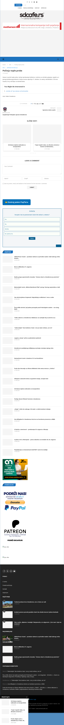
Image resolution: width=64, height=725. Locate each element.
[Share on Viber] (41, 103)
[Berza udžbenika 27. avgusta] (8, 269)
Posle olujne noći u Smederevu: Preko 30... (18, 719)
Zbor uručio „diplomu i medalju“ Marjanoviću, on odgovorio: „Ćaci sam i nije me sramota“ (37, 623)
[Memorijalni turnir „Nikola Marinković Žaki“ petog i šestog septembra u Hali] (8, 289)
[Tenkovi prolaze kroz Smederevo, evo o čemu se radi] (8, 604)
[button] (24, 5)
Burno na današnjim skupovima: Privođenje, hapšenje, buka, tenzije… (31, 675)
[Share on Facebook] (34, 103)
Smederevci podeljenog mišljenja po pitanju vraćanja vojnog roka (33, 348)
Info (10, 64)
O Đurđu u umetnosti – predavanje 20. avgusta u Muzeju (31, 429)
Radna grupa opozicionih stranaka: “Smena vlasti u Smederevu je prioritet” (36, 277)
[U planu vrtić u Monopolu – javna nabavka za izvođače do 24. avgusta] (8, 442)
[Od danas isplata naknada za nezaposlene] (17, 134)
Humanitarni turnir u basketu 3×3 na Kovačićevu (28, 358)
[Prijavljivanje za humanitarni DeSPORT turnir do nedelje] (8, 452)
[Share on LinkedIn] (37, 103)
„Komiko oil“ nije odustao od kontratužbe (17, 91)
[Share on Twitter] (35, 103)
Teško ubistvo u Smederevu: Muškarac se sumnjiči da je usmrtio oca (34, 317)
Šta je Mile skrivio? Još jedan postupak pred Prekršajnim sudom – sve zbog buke (36, 308)
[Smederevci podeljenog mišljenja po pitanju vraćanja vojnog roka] (8, 350)
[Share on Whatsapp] (39, 103)
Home (4, 64)
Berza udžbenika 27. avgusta (23, 267)
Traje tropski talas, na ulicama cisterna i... (18, 710)
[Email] (36, 2)
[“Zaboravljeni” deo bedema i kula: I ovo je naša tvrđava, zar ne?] (8, 330)
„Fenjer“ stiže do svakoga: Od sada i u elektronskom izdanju (32, 409)
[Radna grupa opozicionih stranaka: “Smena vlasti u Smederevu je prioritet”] (8, 279)
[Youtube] (34, 2)
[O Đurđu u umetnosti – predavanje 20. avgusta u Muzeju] (8, 432)
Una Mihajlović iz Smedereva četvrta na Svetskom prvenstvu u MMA (34, 419)
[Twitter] (29, 2)
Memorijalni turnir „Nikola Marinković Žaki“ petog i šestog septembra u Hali (37, 287)
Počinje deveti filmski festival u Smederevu (27, 399)
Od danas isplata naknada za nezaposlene (17, 145)
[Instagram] (31, 2)
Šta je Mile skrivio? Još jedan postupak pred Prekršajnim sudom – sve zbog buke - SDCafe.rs (27, 675)
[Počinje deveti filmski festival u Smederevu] (8, 401)
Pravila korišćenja (28, 8)
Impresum (43, 8)
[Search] (60, 59)
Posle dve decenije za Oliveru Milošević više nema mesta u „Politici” (34, 368)
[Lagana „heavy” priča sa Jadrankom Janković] (8, 340)
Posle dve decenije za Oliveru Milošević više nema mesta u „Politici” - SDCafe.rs (24, 687)
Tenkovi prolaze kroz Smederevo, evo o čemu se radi (30, 602)
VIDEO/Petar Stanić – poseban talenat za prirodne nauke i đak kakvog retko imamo (37, 257)
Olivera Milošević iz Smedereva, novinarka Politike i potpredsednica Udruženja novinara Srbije (30, 688)
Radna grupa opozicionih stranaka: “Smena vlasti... (29, 5)
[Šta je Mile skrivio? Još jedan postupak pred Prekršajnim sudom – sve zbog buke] (8, 310)
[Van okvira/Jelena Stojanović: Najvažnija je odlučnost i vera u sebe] (8, 300)
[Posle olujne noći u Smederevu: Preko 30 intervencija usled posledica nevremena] (5, 720)
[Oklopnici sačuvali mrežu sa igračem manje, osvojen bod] (8, 381)
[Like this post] (32, 103)
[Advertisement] (32, 44)
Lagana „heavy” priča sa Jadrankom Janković (27, 338)
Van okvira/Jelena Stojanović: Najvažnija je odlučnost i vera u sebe (34, 297)
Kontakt (37, 8)
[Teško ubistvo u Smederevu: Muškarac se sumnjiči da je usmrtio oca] (8, 320)
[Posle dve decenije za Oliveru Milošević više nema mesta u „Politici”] (8, 371)
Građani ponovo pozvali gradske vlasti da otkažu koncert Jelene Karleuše (36, 612)
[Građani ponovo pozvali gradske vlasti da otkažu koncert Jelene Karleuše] (8, 614)
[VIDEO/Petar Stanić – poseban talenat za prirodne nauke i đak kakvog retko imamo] (8, 259)
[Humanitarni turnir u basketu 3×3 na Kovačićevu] (8, 361)
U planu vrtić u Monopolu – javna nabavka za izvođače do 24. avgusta (35, 439)
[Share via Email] (42, 103)
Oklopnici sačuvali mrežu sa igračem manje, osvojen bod (31, 378)
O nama (20, 8)
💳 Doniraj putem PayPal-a (16, 202)
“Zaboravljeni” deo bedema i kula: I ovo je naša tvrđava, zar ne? (33, 328)
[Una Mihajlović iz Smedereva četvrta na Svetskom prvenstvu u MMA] (8, 421)
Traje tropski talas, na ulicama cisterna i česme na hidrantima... (47, 145)
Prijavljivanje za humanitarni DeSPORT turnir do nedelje (31, 450)
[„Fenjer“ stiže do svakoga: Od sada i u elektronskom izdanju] (8, 411)
